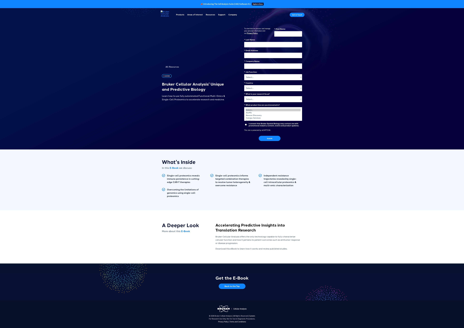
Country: (248, 83)
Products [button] (180, 14)
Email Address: (251, 50)
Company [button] (232, 14)
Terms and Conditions (238, 322)
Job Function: (250, 72)
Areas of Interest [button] (195, 14)
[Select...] (273, 110)
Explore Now (258, 4)
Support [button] (221, 14)
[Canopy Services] (273, 118)
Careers (252, 316)
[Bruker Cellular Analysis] (232, 308)
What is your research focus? (257, 94)
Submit (269, 138)
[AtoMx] (273, 112)
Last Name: (249, 39)
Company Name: (252, 61)
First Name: (279, 29)
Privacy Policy (252, 33)
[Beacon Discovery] (273, 115)
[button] (297, 15)
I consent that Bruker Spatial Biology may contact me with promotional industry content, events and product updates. (274, 124)
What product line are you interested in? (262, 105)
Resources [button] (210, 14)
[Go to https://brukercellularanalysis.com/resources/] (197, 67)
